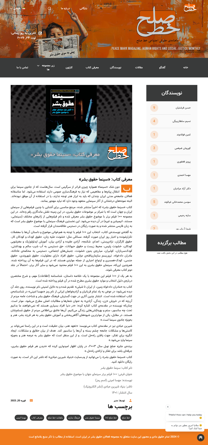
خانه (185, 68)
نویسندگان (115, 68)
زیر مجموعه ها (48, 68)
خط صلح (126, 418)
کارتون (69, 68)
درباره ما (65, 8)
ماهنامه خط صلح (55, 418)
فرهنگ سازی (74, 418)
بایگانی (83, 8)
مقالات (139, 68)
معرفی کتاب (92, 68)
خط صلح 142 (111, 418)
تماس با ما (22, 68)
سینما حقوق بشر (92, 418)
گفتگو (162, 68)
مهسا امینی (21, 418)
